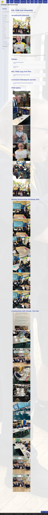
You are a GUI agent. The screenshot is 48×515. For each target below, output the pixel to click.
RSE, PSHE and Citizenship (23, 8)
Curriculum (16, 8)
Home (12, 8)
